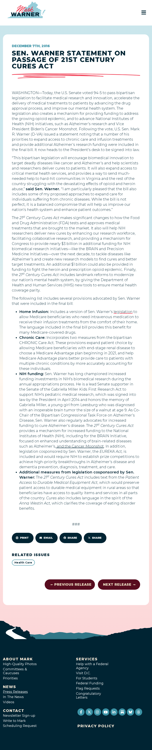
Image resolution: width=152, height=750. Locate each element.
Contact (13, 711)
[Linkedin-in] (114, 711)
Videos (8, 702)
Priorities (10, 678)
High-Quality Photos (20, 664)
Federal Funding (89, 683)
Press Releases (15, 692)
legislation (123, 311)
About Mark (18, 659)
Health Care (23, 562)
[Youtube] (105, 711)
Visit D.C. (83, 673)
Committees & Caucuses (15, 671)
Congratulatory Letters (88, 696)
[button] (23, 538)
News (9, 687)
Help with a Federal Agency (92, 666)
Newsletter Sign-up (19, 716)
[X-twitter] (89, 711)
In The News (13, 697)
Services (87, 659)
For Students (86, 678)
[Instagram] (97, 711)
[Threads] (138, 711)
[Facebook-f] (81, 711)
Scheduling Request (20, 726)
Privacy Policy (96, 726)
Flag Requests (88, 688)
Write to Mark (14, 721)
